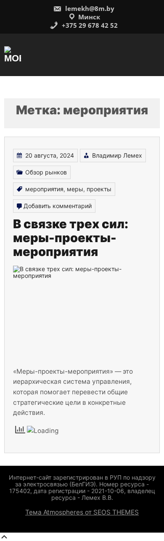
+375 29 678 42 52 (89, 25)
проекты (99, 189)
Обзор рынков (46, 172)
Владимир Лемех (117, 155)
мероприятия (44, 189)
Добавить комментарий (58, 205)
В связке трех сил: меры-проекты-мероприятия (70, 237)
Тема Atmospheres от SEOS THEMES (82, 512)
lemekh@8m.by (88, 8)
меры (75, 189)
